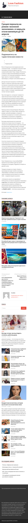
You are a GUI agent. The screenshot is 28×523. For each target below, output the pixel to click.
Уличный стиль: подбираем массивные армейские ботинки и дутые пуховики (18, 372)
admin (9, 36)
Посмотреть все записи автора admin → (17, 296)
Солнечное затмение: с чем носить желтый (18, 357)
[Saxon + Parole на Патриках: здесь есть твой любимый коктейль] (6, 455)
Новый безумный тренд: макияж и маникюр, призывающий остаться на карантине (18, 422)
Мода (3, 331)
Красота (3, 401)
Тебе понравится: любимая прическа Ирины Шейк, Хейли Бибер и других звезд (18, 438)
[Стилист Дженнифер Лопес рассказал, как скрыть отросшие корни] (6, 433)
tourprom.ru (9, 192)
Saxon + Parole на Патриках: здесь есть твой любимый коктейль (18, 453)
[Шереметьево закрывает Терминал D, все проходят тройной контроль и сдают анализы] (14, 216)
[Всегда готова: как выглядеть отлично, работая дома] (14, 330)
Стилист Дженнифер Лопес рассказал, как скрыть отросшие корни (18, 430)
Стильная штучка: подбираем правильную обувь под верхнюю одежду (18, 350)
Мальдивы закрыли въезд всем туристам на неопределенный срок (13, 266)
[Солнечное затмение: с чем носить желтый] (6, 360)
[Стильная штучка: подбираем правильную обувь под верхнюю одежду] (6, 353)
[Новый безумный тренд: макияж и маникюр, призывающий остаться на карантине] (6, 424)
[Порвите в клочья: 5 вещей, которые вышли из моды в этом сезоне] (6, 383)
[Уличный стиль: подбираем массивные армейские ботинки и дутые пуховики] (6, 375)
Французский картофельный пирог (10, 469)
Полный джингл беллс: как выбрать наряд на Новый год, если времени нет (18, 365)
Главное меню (7, 17)
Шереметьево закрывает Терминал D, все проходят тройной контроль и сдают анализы (14, 218)
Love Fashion (15, 3)
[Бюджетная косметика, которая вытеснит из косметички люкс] (14, 400)
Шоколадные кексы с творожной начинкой (12, 467)
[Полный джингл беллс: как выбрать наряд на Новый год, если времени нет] (6, 368)
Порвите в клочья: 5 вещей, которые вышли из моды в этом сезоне (18, 380)
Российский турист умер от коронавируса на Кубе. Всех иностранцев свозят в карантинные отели (14, 242)
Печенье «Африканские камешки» (10, 464)
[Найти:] (14, 308)
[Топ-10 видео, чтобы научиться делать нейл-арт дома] (6, 448)
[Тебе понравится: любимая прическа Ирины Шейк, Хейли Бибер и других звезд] (6, 440)
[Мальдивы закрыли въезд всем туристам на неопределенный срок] (14, 264)
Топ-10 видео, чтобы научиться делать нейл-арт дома (18, 445)
